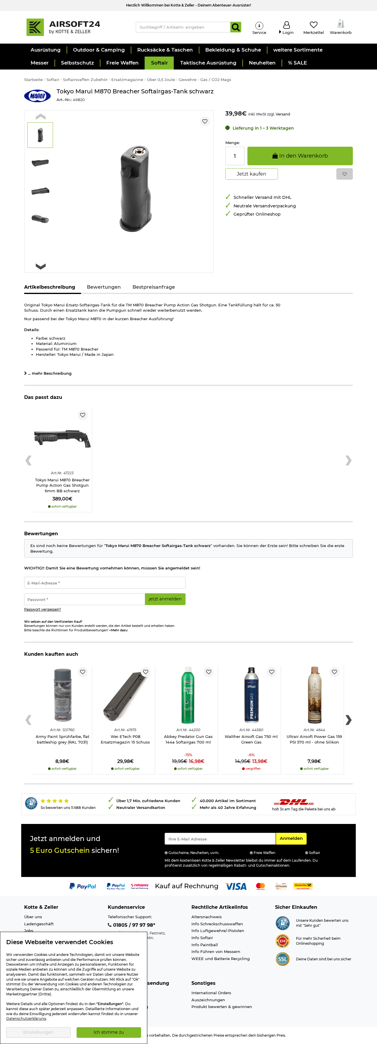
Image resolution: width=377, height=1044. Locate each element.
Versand (283, 114)
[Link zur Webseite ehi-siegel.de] (282, 940)
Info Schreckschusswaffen (217, 923)
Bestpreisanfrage (154, 287)
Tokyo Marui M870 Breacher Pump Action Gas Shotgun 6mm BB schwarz (62, 485)
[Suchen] (235, 27)
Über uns (33, 916)
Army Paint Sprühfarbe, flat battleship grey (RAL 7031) (62, 739)
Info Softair (202, 937)
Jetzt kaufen (251, 174)
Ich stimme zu (109, 1032)
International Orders (211, 992)
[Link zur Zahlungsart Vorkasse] (281, 885)
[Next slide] (41, 266)
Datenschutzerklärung (26, 1019)
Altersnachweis (206, 916)
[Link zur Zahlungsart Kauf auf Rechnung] (187, 885)
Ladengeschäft (39, 923)
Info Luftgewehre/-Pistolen (217, 930)
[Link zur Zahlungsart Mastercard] (260, 885)
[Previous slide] (41, 117)
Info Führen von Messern (215, 951)
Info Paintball (204, 944)
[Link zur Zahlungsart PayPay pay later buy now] (116, 885)
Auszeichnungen (208, 999)
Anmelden (293, 838)
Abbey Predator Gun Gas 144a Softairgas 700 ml (188, 739)
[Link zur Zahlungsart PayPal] (83, 885)
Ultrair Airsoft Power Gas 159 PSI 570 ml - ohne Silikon (314, 739)
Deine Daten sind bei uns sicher (323, 959)
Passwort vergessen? (42, 609)
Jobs (28, 930)
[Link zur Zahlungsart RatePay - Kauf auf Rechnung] (140, 885)
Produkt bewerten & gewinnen (221, 1006)
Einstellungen (38, 1032)
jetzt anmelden (165, 599)
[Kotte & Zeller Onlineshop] (74, 26)
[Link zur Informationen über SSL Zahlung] (282, 958)
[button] (45, 50)
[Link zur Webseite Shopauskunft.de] (282, 922)
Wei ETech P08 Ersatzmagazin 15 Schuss (125, 739)
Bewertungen (104, 287)
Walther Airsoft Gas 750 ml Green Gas (251, 739)
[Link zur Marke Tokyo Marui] (37, 96)
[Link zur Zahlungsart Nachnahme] (303, 885)
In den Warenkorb (303, 155)
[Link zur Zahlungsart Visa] (236, 885)
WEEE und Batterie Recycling (220, 958)
